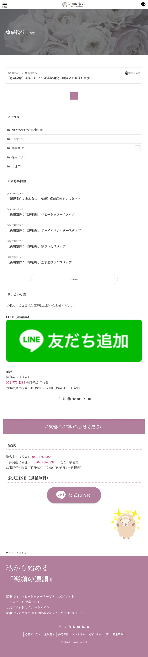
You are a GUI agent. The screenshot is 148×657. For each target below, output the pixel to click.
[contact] (89, 399)
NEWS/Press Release (27, 130)
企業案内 (49, 634)
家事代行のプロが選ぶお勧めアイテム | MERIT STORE (44, 613)
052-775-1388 (15, 382)
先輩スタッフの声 (99, 634)
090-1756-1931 (44, 462)
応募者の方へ (32, 634)
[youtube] (79, 399)
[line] (74, 399)
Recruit (17, 139)
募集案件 (17, 148)
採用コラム (19, 157)
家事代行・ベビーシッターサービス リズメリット (40, 596)
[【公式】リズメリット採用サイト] (74, 4)
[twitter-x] (64, 399)
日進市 (16, 166)
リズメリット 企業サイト (23, 602)
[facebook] (59, 399)
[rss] (84, 399)
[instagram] (69, 399)
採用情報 (63, 634)
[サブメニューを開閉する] (137, 148)
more (74, 279)
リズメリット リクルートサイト (28, 607)
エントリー (78, 634)
